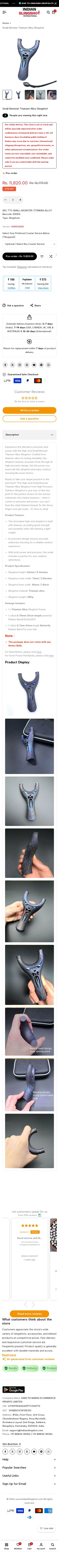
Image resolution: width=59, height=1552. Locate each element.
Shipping (22, 267)
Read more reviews (29, 1313)
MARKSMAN (17, 226)
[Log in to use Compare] (50, 256)
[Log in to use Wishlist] (42, 256)
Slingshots (14, 218)
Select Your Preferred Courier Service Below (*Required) (26, 235)
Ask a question (15, 305)
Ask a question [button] (29, 418)
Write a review (29, 410)
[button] (27, 1304)
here (39, 652)
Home (5, 23)
